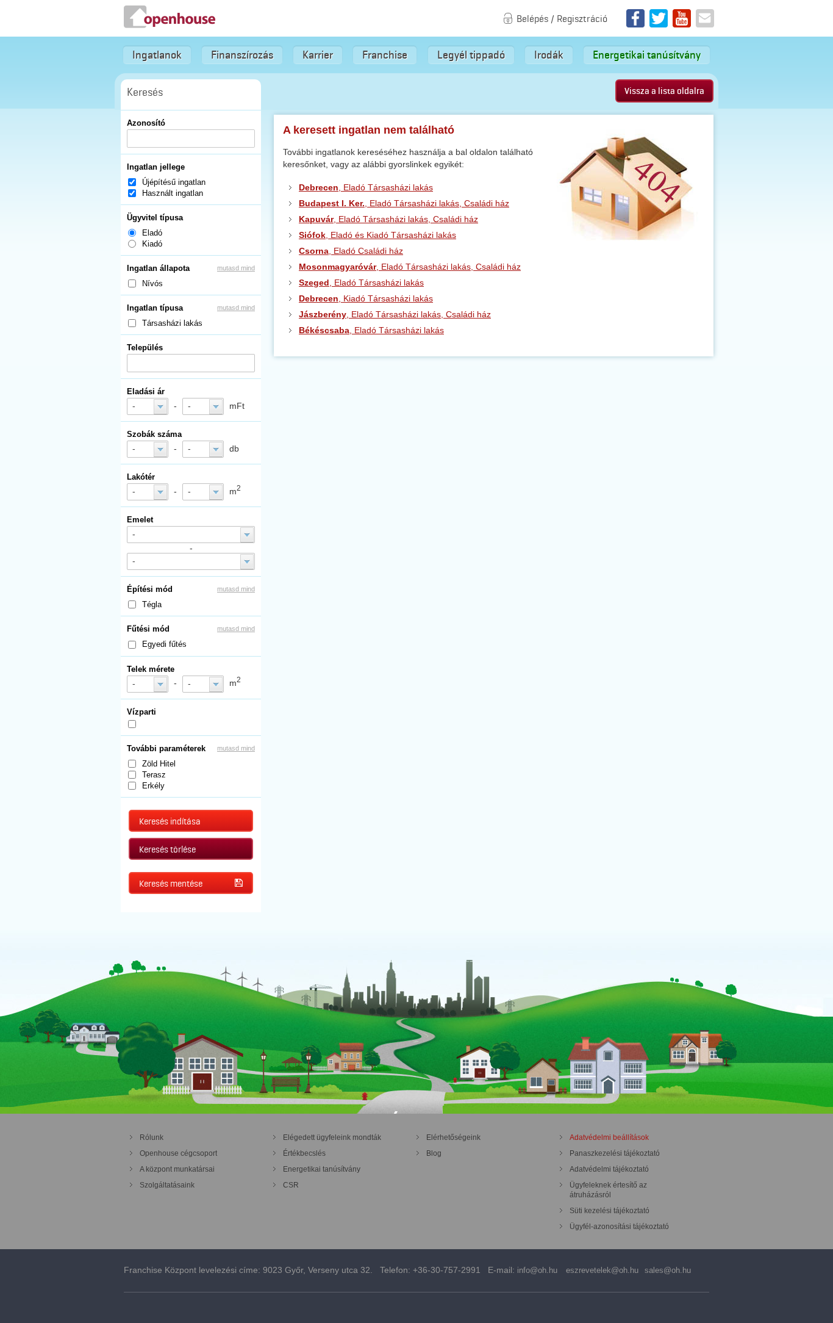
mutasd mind (236, 268)
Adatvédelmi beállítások (609, 1137)
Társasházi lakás (172, 323)
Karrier (317, 55)
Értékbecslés (304, 1153)
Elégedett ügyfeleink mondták (332, 1137)
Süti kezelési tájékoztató (609, 1210)
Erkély (153, 785)
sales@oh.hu (668, 1270)
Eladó (152, 232)
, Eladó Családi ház (351, 251)
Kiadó (152, 243)
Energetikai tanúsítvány (647, 55)
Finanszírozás (242, 55)
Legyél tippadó (471, 55)
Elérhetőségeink (453, 1137)
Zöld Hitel (159, 763)
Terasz (154, 774)
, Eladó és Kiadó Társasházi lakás (377, 235)
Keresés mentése (170, 883)
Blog (434, 1153)
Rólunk (151, 1137)
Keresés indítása (170, 821)
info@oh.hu (537, 1270)
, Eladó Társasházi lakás (366, 187)
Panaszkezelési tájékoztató (615, 1153)
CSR (291, 1185)
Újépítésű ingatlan (174, 182)
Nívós (152, 283)
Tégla (152, 604)
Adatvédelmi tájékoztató (609, 1169)
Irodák (548, 55)
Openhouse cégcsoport (178, 1153)
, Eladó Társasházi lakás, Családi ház (404, 203)
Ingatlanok (157, 55)
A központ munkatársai (177, 1169)
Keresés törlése (167, 849)
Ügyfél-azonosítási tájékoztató (619, 1226)
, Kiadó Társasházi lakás (366, 298)
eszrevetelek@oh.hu (602, 1270)
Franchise (384, 55)
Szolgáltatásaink (167, 1185)
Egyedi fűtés (164, 644)
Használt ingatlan (172, 193)
